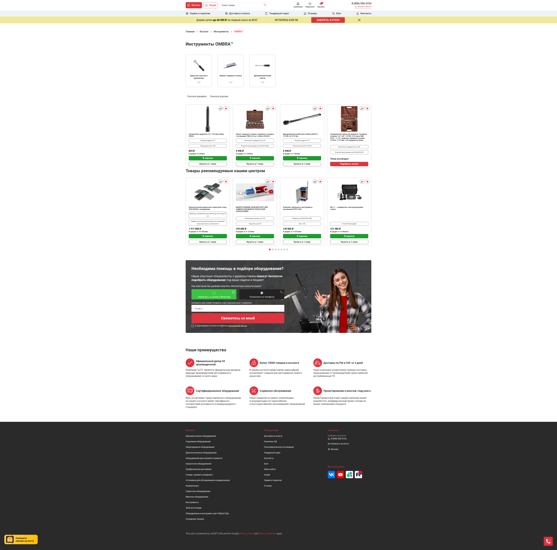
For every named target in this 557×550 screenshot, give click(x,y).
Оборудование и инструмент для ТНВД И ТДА (207, 513)
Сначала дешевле (196, 96)
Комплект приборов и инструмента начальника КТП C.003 (297, 208)
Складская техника (195, 519)
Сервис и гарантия (273, 480)
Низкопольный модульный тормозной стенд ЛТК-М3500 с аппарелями (207, 208)
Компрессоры (192, 486)
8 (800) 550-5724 (361, 3)
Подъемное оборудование (198, 441)
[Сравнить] (220, 108)
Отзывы (268, 486)
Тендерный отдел (272, 453)
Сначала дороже (219, 96)
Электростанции (193, 508)
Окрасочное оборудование (198, 464)
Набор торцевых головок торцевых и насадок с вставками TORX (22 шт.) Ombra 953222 (255, 135)
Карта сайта (270, 469)
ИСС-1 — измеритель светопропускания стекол (346, 208)
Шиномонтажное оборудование (201, 436)
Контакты (269, 458)
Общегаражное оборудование (200, 447)
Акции (267, 475)
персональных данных (237, 326)
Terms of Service (267, 533)
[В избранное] (226, 108)
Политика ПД (270, 441)
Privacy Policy (246, 533)
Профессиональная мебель (199, 469)
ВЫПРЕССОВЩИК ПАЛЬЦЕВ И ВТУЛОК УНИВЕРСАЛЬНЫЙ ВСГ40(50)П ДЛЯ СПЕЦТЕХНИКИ (252, 209)
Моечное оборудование (197, 497)
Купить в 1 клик (207, 164)
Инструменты (192, 502)
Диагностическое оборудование (201, 453)
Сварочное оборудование (198, 491)
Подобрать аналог (349, 164)
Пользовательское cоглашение (279, 447)
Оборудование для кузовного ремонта (204, 458)
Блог (266, 464)
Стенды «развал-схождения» (199, 475)
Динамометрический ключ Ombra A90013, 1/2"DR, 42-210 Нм (300, 135)
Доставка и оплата (273, 436)
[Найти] (265, 5)
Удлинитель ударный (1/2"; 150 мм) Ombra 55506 (206, 135)
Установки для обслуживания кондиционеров (208, 480)
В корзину (208, 158)
